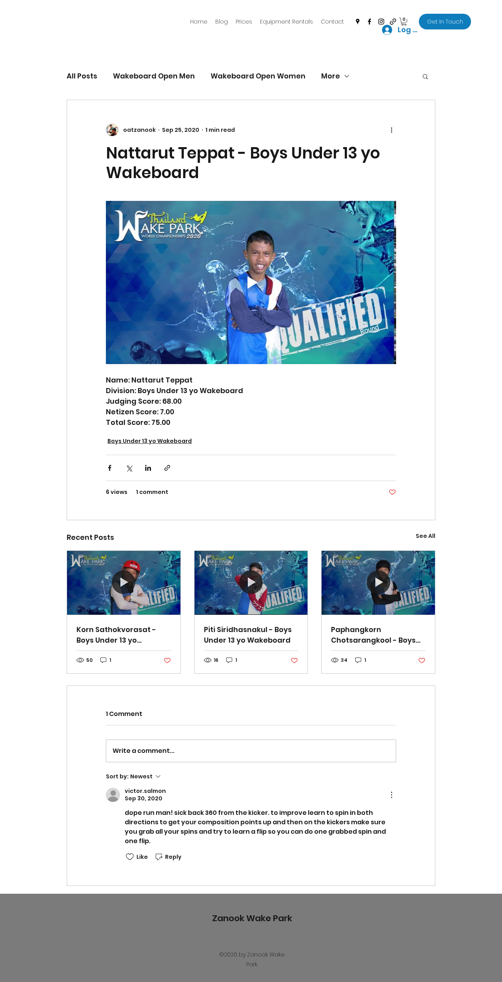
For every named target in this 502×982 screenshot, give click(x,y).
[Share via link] (167, 468)
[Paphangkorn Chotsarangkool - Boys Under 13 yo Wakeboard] (378, 582)
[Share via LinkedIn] (148, 468)
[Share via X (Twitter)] (129, 468)
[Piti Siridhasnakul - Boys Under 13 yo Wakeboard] (251, 582)
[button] (425, 76)
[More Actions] (391, 795)
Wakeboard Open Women (258, 76)
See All (425, 536)
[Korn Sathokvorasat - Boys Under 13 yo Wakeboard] (123, 582)
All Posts (82, 76)
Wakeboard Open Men (154, 76)
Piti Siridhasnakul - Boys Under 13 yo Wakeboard (248, 635)
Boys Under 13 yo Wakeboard (149, 441)
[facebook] (369, 22)
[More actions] (391, 130)
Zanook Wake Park (252, 918)
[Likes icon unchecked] (130, 857)
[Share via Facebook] (109, 468)
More (330, 76)
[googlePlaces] (358, 22)
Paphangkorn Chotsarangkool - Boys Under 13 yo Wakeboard (374, 635)
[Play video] (251, 282)
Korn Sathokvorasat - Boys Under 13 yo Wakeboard (116, 635)
